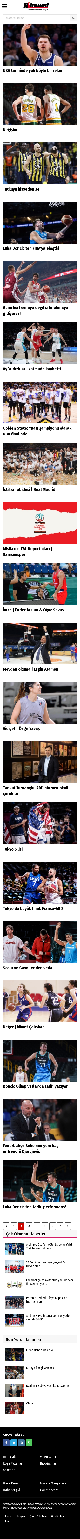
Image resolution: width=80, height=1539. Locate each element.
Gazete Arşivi (49, 1490)
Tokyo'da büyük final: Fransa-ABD (33, 908)
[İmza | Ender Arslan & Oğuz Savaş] (40, 584)
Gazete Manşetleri (53, 1483)
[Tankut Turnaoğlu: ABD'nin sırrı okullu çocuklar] (40, 762)
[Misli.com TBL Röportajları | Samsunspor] (40, 523)
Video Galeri (48, 1457)
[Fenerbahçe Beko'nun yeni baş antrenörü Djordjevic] (40, 1119)
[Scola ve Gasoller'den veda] (40, 942)
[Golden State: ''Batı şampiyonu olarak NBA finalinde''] (40, 402)
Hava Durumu (12, 1483)
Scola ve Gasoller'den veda (27, 967)
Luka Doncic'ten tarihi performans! (34, 1206)
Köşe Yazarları (13, 1463)
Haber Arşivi (11, 1490)
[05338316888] (29, 1442)
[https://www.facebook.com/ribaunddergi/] (6, 1442)
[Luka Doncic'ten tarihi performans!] (40, 1181)
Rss (7, 1521)
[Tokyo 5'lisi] (40, 823)
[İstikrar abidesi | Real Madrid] (40, 463)
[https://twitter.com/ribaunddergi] (13, 1442)
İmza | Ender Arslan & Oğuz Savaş (33, 609)
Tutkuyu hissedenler (21, 189)
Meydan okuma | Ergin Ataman (30, 669)
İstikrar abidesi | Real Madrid (29, 489)
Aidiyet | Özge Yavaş (21, 728)
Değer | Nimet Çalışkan (24, 1027)
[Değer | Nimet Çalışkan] (40, 1001)
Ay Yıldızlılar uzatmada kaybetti (32, 368)
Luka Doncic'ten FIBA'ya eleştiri (31, 248)
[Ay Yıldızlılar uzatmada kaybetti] (40, 343)
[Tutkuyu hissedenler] (40, 163)
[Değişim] (40, 104)
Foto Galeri (10, 1457)
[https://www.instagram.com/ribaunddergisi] (21, 1442)
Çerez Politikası (38, 1516)
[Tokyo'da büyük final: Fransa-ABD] (40, 882)
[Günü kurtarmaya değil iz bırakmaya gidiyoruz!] (40, 281)
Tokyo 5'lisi (13, 849)
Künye (8, 1516)
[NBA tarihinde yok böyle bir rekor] (40, 44)
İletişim (21, 1516)
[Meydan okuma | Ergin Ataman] (40, 643)
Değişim (10, 129)
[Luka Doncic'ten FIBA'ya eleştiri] (40, 222)
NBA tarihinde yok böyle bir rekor (33, 70)
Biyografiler (48, 1463)
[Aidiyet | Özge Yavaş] (40, 702)
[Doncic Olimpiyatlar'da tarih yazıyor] (40, 1060)
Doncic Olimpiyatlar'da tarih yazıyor (35, 1086)
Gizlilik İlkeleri (58, 1516)
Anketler (9, 1470)
